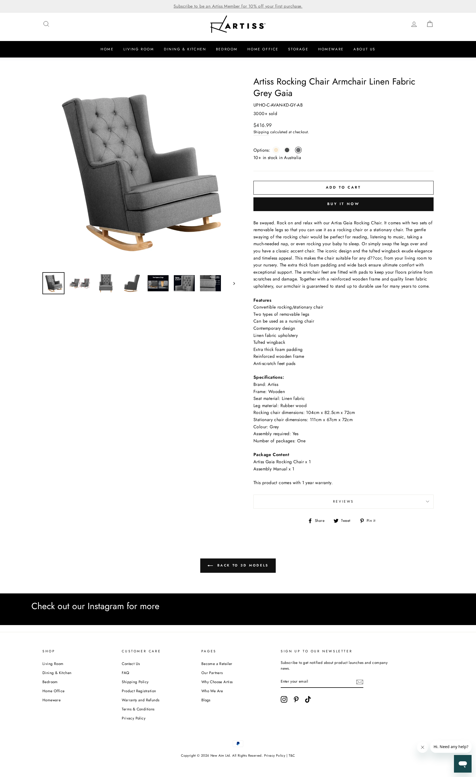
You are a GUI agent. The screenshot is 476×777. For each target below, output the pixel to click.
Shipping (261, 132)
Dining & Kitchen (185, 49)
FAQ (125, 672)
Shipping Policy (135, 682)
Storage (298, 49)
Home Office (262, 49)
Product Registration (139, 691)
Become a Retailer (216, 663)
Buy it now (343, 203)
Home (107, 49)
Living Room (138, 49)
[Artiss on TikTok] (308, 699)
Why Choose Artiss (217, 682)
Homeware (331, 49)
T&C (292, 755)
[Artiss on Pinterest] (296, 699)
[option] (238, 6)
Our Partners (212, 672)
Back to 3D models (242, 565)
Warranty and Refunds (140, 700)
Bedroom (227, 49)
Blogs (205, 700)
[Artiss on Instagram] (284, 699)
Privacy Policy (133, 718)
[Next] (231, 283)
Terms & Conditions (138, 709)
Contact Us (131, 663)
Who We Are (212, 691)
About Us (364, 49)
